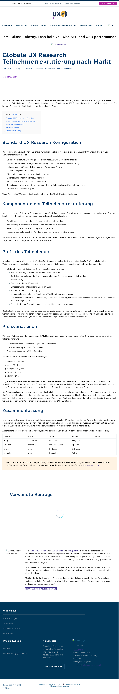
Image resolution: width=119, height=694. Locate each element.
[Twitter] (7, 481)
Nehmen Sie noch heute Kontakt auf (40, 589)
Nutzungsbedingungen (59, 686)
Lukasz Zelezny (38, 551)
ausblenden (16, 114)
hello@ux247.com (91, 465)
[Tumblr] (14, 481)
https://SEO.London (72, 3)
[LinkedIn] (89, 3)
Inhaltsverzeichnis (73, 684)
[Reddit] (21, 481)
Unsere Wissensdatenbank (63, 25)
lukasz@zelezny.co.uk (53, 3)
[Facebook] (4, 481)
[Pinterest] (11, 481)
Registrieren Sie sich (53, 666)
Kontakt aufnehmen (108, 3)
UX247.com (73, 551)
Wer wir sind (86, 25)
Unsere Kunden (38, 25)
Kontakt (99, 25)
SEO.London (78, 650)
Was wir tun (21, 25)
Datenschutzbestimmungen (50, 684)
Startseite (7, 25)
